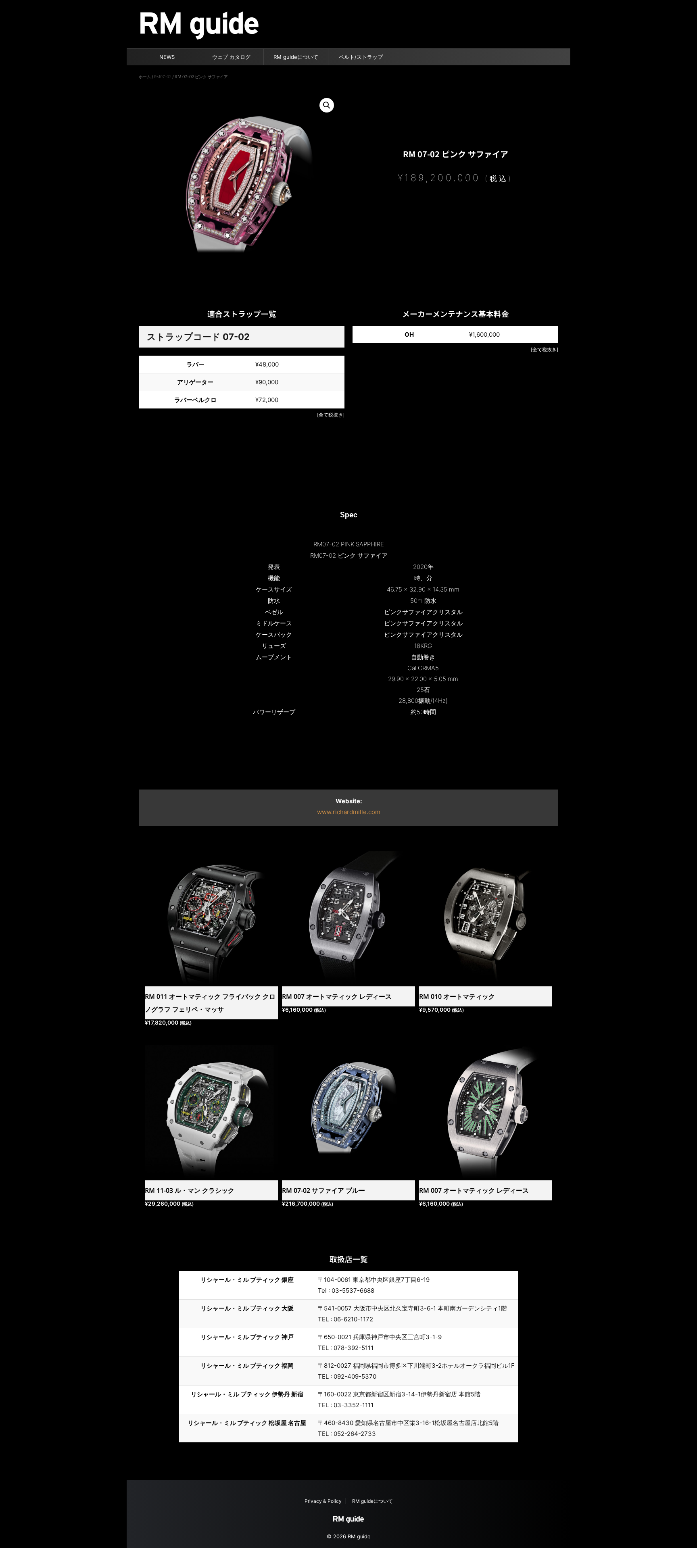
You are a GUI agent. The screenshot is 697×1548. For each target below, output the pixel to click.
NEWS (167, 57)
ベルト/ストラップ (361, 57)
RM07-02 (162, 76)
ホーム (145, 76)
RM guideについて (295, 57)
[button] (326, 105)
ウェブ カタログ (231, 57)
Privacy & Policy (323, 1501)
